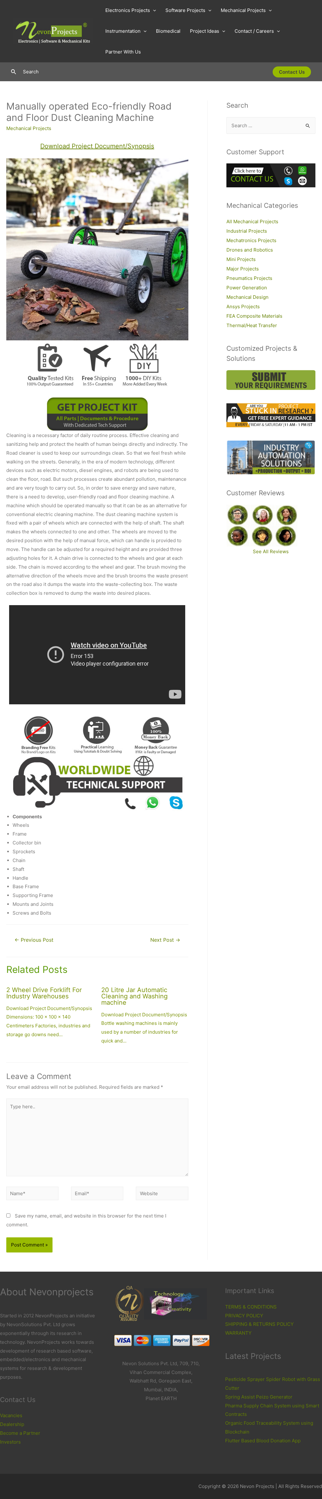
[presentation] (153, 10)
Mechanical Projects (243, 10)
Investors (10, 1442)
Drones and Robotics (249, 250)
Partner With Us (123, 52)
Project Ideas (204, 31)
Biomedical (168, 31)
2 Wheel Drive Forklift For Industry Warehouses (44, 993)
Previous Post (33, 940)
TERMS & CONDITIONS (251, 1307)
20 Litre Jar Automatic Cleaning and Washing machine (134, 996)
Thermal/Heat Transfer (251, 325)
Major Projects (242, 269)
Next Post (165, 940)
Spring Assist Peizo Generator (258, 1397)
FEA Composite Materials (254, 316)
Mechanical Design (247, 297)
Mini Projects (241, 259)
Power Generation (246, 288)
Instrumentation (123, 31)
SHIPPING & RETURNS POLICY (259, 1324)
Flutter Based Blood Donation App (263, 1441)
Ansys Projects (243, 306)
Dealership (12, 1424)
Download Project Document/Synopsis (97, 146)
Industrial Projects (246, 231)
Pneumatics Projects (249, 278)
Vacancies (11, 1415)
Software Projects (185, 10)
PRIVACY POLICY (244, 1316)
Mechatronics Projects (251, 240)
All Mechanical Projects (252, 221)
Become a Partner (20, 1433)
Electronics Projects (127, 10)
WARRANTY (238, 1333)
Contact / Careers (254, 31)
